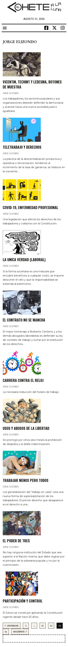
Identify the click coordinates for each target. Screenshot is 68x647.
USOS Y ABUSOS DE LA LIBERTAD (26, 428)
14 (6, 631)
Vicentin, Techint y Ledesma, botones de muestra (32, 84)
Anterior (12, 625)
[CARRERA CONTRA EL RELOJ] (22, 363)
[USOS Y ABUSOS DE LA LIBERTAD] (22, 411)
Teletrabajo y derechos (22, 147)
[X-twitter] (54, 28)
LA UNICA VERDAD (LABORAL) (24, 259)
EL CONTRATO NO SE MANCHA (24, 320)
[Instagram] (62, 28)
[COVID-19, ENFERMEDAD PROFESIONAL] (22, 190)
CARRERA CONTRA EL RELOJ (23, 380)
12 (51, 625)
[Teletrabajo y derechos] (22, 130)
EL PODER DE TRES (16, 540)
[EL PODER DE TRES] (22, 523)
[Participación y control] (22, 583)
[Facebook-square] (46, 28)
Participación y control (22, 601)
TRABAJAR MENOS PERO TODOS (25, 480)
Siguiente (19, 631)
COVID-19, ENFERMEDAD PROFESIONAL (30, 207)
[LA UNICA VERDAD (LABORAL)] (22, 242)
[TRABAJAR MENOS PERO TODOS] (22, 463)
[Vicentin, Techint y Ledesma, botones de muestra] (22, 64)
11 (43, 625)
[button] (5, 28)
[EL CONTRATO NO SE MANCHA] (22, 303)
